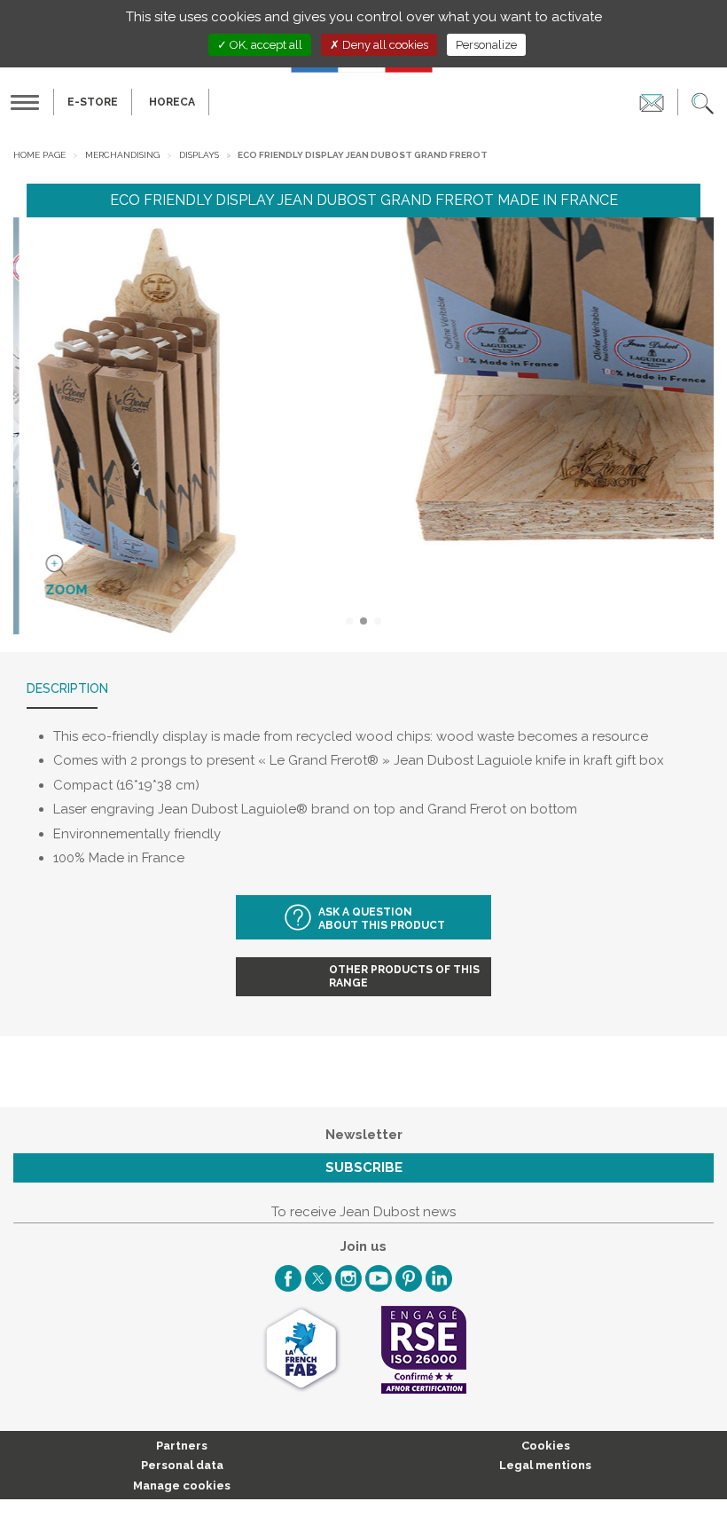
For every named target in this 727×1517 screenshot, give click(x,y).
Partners (181, 1445)
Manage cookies (182, 1485)
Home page (39, 155)
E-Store (92, 102)
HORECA (172, 102)
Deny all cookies (384, 44)
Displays (199, 155)
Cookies (545, 1445)
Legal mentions (545, 1465)
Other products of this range (404, 976)
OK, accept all (264, 44)
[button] (702, 102)
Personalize (486, 44)
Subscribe (364, 1167)
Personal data (182, 1465)
